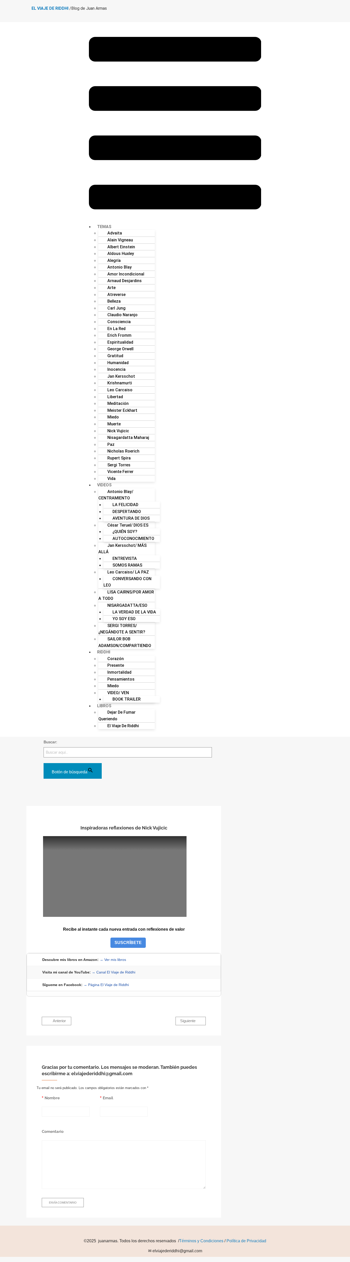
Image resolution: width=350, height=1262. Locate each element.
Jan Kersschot (121, 376)
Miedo (113, 417)
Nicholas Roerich (123, 451)
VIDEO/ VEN (118, 692)
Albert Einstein (121, 246)
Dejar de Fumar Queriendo (117, 715)
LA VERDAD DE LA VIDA (134, 612)
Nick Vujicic (118, 430)
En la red (116, 328)
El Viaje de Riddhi (123, 725)
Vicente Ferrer (120, 471)
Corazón (115, 658)
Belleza (114, 301)
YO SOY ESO (124, 618)
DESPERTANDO (126, 511)
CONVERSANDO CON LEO (127, 582)
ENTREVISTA (124, 558)
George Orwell (120, 348)
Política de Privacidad (246, 1241)
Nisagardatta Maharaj (128, 437)
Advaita (114, 233)
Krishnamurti (119, 383)
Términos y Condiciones (201, 1241)
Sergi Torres (118, 465)
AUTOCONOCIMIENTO (133, 538)
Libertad (115, 396)
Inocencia (116, 369)
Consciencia (119, 321)
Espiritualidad (120, 342)
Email (108, 1098)
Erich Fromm (119, 335)
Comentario (53, 1131)
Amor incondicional (125, 274)
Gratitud (115, 355)
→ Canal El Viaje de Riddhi (113, 972)
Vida (111, 478)
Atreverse (116, 294)
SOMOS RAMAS (127, 565)
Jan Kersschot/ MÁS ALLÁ (122, 549)
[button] (175, 124)
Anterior (59, 1021)
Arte (111, 287)
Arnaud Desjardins (124, 280)
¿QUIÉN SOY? (124, 531)
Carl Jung (116, 308)
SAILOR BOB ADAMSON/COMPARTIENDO (124, 642)
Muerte (114, 424)
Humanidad (118, 362)
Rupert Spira (119, 458)
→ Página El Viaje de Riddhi (106, 985)
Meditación (118, 403)
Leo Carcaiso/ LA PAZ (128, 572)
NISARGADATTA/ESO (127, 605)
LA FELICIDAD (125, 504)
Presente (115, 665)
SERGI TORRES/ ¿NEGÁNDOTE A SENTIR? (121, 629)
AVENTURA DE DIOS (131, 518)
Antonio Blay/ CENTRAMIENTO (115, 495)
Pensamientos (121, 679)
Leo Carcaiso (119, 389)
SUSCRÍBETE (128, 942)
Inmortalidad (119, 672)
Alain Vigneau (120, 240)
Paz (111, 444)
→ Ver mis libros (113, 960)
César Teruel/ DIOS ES (127, 525)
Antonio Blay (119, 267)
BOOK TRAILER (126, 699)
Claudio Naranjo (122, 314)
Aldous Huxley (120, 253)
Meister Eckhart (122, 410)
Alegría (114, 260)
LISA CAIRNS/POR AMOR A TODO (126, 595)
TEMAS (104, 226)
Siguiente (188, 1021)
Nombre (52, 1098)
